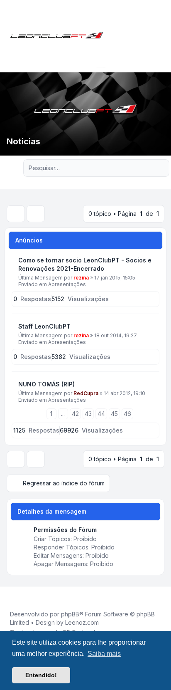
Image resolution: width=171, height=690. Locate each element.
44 (101, 413)
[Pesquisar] (146, 168)
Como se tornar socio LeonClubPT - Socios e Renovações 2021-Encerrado (84, 264)
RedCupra (85, 393)
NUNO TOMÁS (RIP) (46, 384)
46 (127, 413)
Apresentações (67, 284)
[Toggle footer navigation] (161, 593)
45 (114, 413)
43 (88, 413)
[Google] (28, 593)
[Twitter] (15, 593)
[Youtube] (21, 593)
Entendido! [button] (41, 675)
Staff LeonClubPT (44, 326)
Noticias (23, 141)
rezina (81, 278)
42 (75, 413)
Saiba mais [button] (104, 653)
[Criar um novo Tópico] (16, 213)
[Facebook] (8, 593)
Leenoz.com (82, 622)
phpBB (70, 614)
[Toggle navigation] (161, 36)
